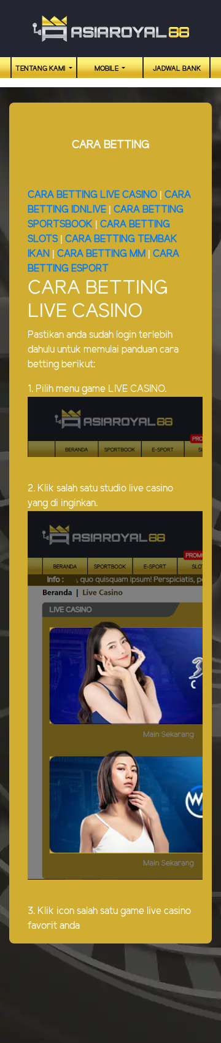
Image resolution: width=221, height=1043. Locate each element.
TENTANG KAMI (41, 68)
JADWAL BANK (177, 68)
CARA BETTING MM (101, 254)
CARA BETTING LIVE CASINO (92, 195)
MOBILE (107, 68)
